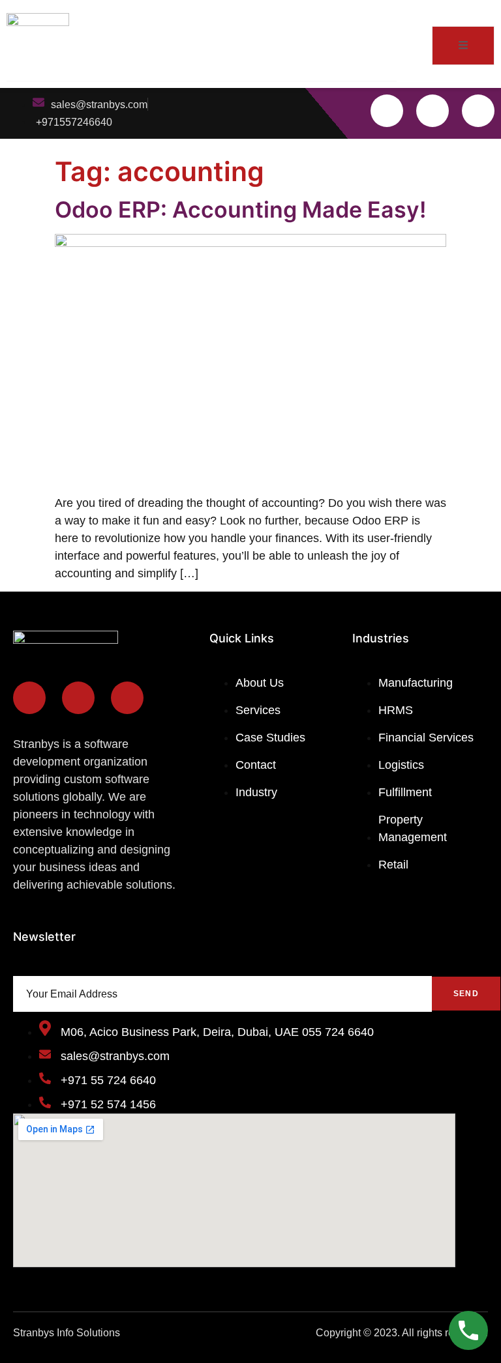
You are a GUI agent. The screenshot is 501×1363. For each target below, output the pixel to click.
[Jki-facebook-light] (387, 110)
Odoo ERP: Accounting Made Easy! (241, 209)
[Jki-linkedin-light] (478, 110)
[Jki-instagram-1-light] (432, 110)
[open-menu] (463, 45)
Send (466, 993)
